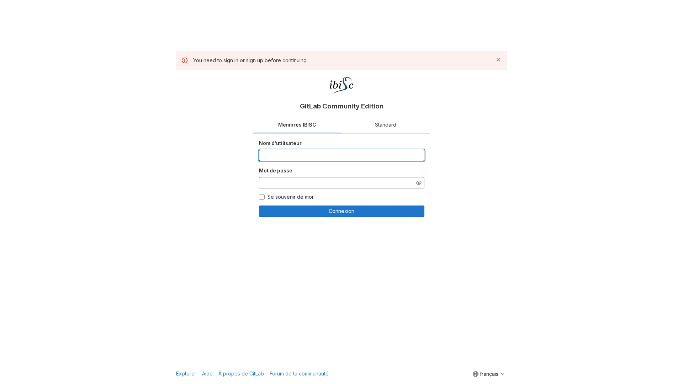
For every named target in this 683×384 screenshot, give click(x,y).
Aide (207, 373)
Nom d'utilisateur (280, 143)
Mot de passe (275, 170)
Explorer (186, 373)
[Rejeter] (498, 59)
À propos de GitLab (241, 373)
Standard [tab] (385, 125)
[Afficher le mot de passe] (418, 182)
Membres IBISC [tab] (297, 125)
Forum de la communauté (299, 373)
